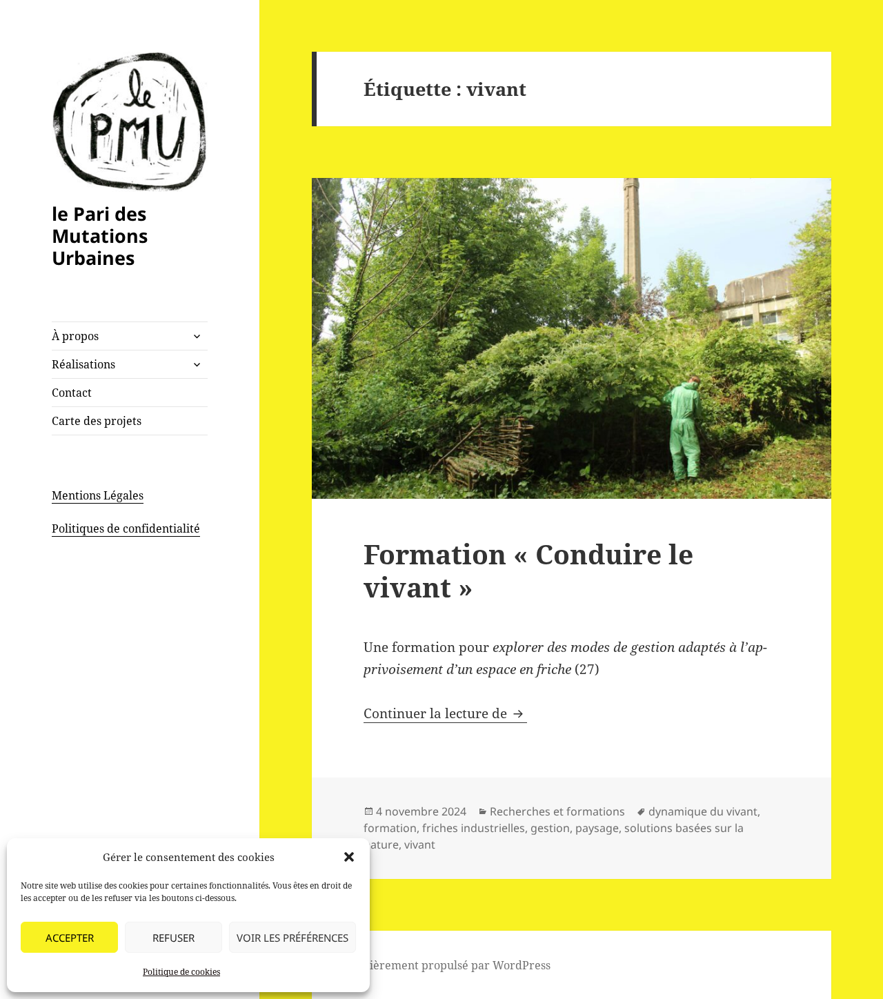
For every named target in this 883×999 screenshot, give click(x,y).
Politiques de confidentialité (126, 528)
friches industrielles (473, 827)
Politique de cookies (181, 972)
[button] (349, 857)
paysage (597, 827)
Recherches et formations (557, 811)
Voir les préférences (292, 937)
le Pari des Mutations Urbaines (100, 235)
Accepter (70, 937)
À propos (75, 336)
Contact (72, 392)
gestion (550, 827)
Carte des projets (96, 420)
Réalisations (83, 364)
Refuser (173, 937)
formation (390, 827)
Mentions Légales (97, 495)
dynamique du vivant (702, 811)
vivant (419, 844)
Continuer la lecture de (445, 713)
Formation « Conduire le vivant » (528, 570)
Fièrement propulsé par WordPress (457, 965)
